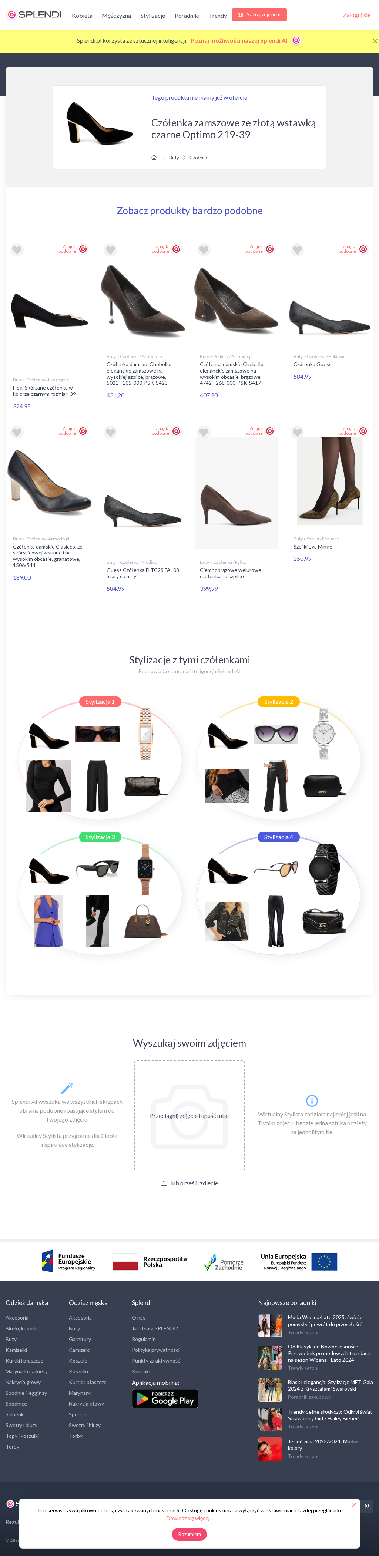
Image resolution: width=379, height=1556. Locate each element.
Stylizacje (153, 15)
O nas (138, 1317)
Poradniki (187, 15)
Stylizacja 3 (100, 836)
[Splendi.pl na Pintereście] (366, 1506)
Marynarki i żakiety (27, 1371)
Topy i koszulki (22, 1436)
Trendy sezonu (304, 1332)
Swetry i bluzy (21, 1425)
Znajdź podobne (67, 249)
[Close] (375, 41)
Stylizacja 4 (278, 836)
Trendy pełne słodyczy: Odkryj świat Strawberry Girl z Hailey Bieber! (330, 1414)
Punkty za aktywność (156, 1360)
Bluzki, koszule (22, 1328)
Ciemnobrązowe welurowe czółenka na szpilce (230, 573)
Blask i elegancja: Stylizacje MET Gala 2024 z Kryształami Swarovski (330, 1385)
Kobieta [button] (82, 15)
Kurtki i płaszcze (24, 1360)
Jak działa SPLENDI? (155, 1328)
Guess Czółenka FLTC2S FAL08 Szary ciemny (143, 573)
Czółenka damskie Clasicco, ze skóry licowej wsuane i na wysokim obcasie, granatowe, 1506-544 (48, 555)
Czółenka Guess (313, 364)
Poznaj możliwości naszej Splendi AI (239, 40)
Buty (174, 157)
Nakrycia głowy (23, 1382)
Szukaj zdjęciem (263, 14)
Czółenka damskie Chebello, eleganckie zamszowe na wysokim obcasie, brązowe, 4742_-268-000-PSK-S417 (232, 373)
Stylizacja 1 (100, 701)
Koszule (78, 1360)
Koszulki (78, 1371)
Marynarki (80, 1393)
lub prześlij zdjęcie (194, 1182)
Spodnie (78, 1414)
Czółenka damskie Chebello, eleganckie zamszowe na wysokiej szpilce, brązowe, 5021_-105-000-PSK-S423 (139, 373)
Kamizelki (16, 1350)
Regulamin (144, 1339)
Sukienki (15, 1414)
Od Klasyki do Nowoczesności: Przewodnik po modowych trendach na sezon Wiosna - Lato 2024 (329, 1353)
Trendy (218, 15)
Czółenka (200, 157)
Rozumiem (189, 1534)
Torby (12, 1446)
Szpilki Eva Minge (313, 546)
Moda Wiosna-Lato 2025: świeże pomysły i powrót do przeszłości (325, 1320)
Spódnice (16, 1403)
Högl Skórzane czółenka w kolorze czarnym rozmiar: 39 (44, 390)
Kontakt (141, 1371)
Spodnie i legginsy (26, 1393)
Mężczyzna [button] (116, 15)
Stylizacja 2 (278, 701)
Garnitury (80, 1339)
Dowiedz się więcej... (190, 1518)
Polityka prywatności (156, 1350)
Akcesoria (17, 1317)
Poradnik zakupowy (309, 1397)
